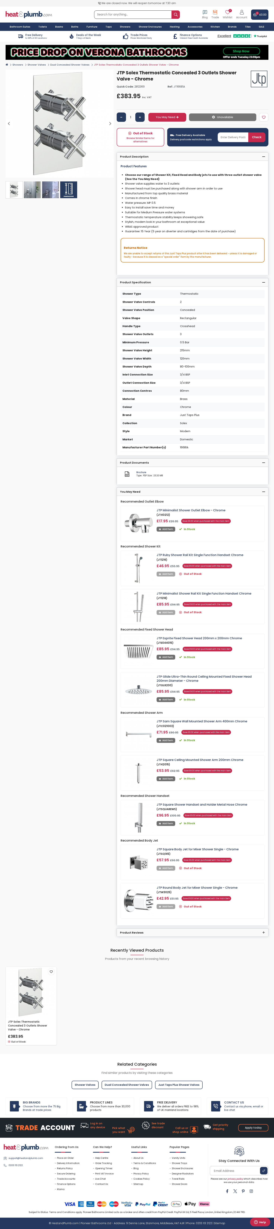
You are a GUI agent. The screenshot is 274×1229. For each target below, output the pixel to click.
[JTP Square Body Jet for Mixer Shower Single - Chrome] (139, 862)
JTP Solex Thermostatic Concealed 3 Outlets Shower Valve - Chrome (27, 1025)
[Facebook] (227, 1191)
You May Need (165, 117)
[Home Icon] (7, 64)
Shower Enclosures (182, 1168)
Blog (136, 1168)
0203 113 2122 (16, 1165)
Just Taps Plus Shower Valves (178, 1085)
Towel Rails (178, 1178)
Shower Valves (37, 64)
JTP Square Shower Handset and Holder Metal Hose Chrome (202, 804)
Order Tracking (103, 1163)
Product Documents (134, 463)
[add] (140, 117)
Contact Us (101, 1184)
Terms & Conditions (144, 1163)
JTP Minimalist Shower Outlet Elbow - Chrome (191, 510)
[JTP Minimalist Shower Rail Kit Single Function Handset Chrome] (139, 607)
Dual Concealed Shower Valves (69, 64)
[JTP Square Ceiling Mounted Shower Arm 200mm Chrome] (139, 773)
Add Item (167, 529)
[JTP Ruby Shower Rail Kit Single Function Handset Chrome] (139, 568)
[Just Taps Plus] (259, 79)
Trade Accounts (66, 1178)
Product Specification (135, 282)
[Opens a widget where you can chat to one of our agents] (260, 1222)
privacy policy (235, 1178)
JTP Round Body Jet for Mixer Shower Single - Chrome (197, 888)
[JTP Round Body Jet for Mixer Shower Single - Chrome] (139, 901)
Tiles (248, 26)
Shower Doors (179, 1184)
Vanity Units (178, 1158)
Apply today (253, 1128)
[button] (241, 14)
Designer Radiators (183, 1173)
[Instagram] (251, 1191)
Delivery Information (68, 1163)
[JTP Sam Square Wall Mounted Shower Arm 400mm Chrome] (139, 734)
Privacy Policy (141, 1173)
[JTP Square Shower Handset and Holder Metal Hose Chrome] (139, 818)
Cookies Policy (141, 1178)
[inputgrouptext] (175, 14)
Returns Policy (65, 1168)
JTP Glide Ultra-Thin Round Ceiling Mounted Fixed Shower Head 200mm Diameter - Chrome (204, 678)
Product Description (134, 157)
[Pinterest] (243, 1191)
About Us (138, 1158)
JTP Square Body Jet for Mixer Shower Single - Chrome (198, 849)
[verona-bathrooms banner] (137, 52)
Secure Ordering (66, 1173)
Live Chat (100, 1178)
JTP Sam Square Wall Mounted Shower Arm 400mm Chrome (202, 721)
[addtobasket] (222, 117)
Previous (9, 123)
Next (110, 123)
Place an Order (65, 1158)
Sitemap (138, 1184)
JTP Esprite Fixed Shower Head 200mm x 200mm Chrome (199, 638)
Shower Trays (179, 1163)
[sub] (121, 117)
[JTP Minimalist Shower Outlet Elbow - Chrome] (139, 523)
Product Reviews (132, 933)
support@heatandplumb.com (26, 1158)
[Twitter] (235, 1191)
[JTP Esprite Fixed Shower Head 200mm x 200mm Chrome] (139, 651)
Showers (17, 64)
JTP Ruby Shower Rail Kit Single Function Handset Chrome (200, 555)
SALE (261, 26)
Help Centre (101, 1158)
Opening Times (103, 1168)
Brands (232, 26)
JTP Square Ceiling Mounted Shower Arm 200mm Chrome (200, 760)
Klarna (60, 1189)
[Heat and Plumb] (29, 14)
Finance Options (66, 1184)
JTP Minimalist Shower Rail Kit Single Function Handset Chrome (204, 593)
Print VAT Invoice (104, 1173)
